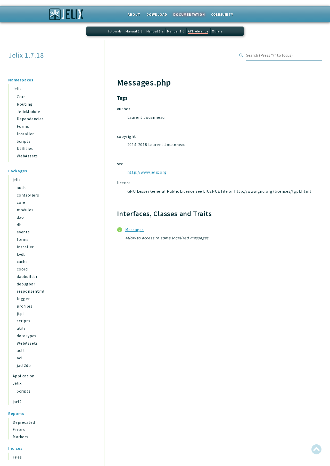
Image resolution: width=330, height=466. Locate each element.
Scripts (24, 141)
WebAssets (27, 155)
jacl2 (17, 401)
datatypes (26, 335)
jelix (16, 179)
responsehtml (31, 291)
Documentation (189, 14)
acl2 (21, 350)
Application (23, 375)
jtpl (20, 313)
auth (21, 187)
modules (25, 209)
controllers (28, 195)
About (134, 14)
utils (21, 328)
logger (23, 298)
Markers (20, 436)
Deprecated (24, 422)
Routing (25, 104)
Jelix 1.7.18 (26, 55)
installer (25, 246)
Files (17, 457)
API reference (198, 31)
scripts (23, 320)
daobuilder (27, 276)
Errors (19, 429)
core (21, 202)
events (23, 231)
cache (22, 261)
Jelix (17, 88)
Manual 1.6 (175, 31)
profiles (24, 306)
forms (23, 239)
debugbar (26, 283)
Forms (23, 126)
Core (21, 96)
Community (222, 14)
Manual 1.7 (154, 31)
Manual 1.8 (134, 31)
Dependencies (30, 118)
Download (156, 14)
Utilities (25, 148)
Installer (25, 133)
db (19, 224)
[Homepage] (66, 16)
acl (19, 357)
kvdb (21, 254)
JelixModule (28, 111)
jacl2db (24, 365)
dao (20, 217)
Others (217, 31)
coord (22, 269)
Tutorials (115, 31)
